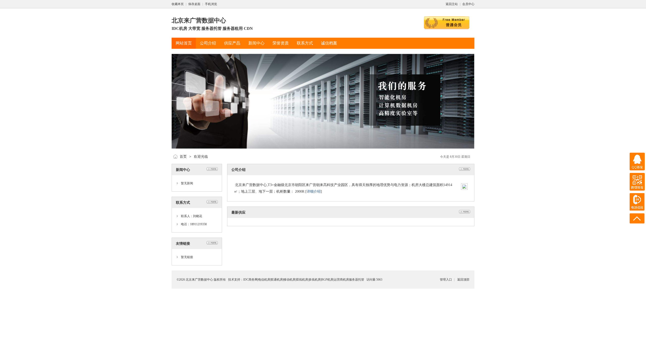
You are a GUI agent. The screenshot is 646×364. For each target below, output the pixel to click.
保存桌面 (194, 4)
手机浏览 (211, 4)
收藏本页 (178, 4)
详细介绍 (314, 191)
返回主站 (452, 4)
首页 (183, 156)
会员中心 (468, 4)
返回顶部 (463, 279)
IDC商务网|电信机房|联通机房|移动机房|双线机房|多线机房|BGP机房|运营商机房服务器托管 (303, 279)
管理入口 (446, 279)
